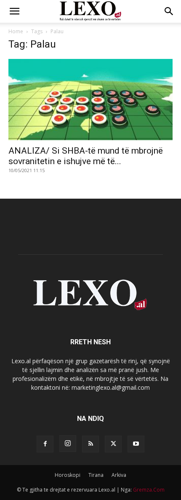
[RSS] (90, 444)
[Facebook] (45, 444)
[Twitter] (113, 444)
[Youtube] (136, 444)
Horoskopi (67, 475)
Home (15, 31)
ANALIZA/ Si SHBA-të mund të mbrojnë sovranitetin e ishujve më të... (85, 156)
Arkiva (119, 475)
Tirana (96, 475)
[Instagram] (67, 443)
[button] (14, 11)
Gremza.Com (149, 489)
